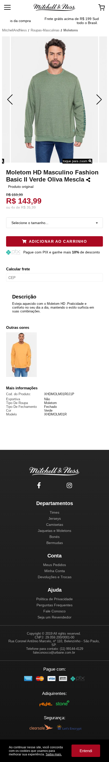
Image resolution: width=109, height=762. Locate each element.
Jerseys (54, 518)
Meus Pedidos (54, 565)
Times (54, 512)
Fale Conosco (54, 611)
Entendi (86, 751)
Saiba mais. (54, 754)
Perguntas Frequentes (54, 605)
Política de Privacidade (54, 599)
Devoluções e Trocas (54, 577)
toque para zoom (75, 161)
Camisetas (54, 525)
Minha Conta (54, 571)
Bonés (54, 537)
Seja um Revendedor (54, 617)
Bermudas (54, 543)
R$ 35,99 (28, 207)
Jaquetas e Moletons (54, 531)
